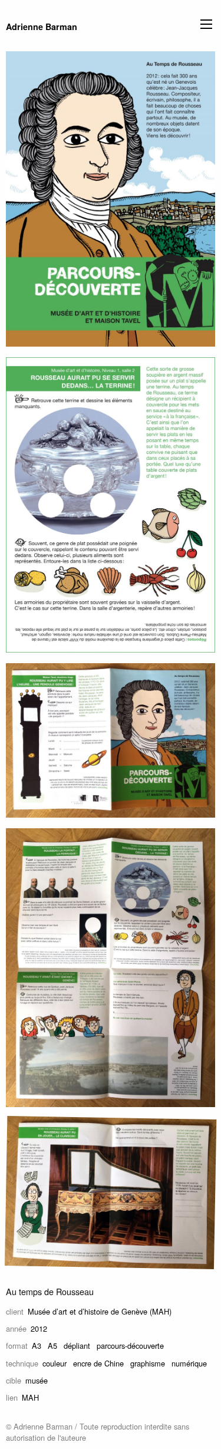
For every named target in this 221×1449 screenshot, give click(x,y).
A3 (36, 1345)
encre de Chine (98, 1363)
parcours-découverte (130, 1345)
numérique (189, 1363)
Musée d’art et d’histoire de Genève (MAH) (99, 1311)
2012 (39, 1328)
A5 (52, 1345)
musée (36, 1380)
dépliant (77, 1345)
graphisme (147, 1363)
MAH (30, 1397)
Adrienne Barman (41, 26)
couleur (54, 1363)
